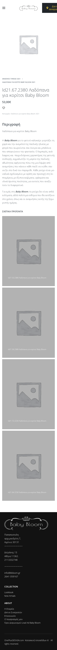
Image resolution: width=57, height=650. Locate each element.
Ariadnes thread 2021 (11, 79)
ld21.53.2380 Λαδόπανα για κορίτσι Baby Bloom (27, 277)
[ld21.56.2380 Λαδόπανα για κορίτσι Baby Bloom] (28, 323)
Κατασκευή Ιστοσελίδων (35, 640)
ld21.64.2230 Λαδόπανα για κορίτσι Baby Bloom (27, 492)
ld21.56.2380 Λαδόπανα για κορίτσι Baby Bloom (27, 349)
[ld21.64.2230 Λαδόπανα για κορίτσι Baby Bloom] (28, 466)
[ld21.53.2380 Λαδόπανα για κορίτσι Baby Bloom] (28, 251)
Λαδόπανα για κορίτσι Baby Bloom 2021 (18, 82)
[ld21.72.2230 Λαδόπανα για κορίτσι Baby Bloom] (28, 394)
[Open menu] (3, 8)
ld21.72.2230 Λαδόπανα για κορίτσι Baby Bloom (27, 421)
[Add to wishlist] (3, 107)
